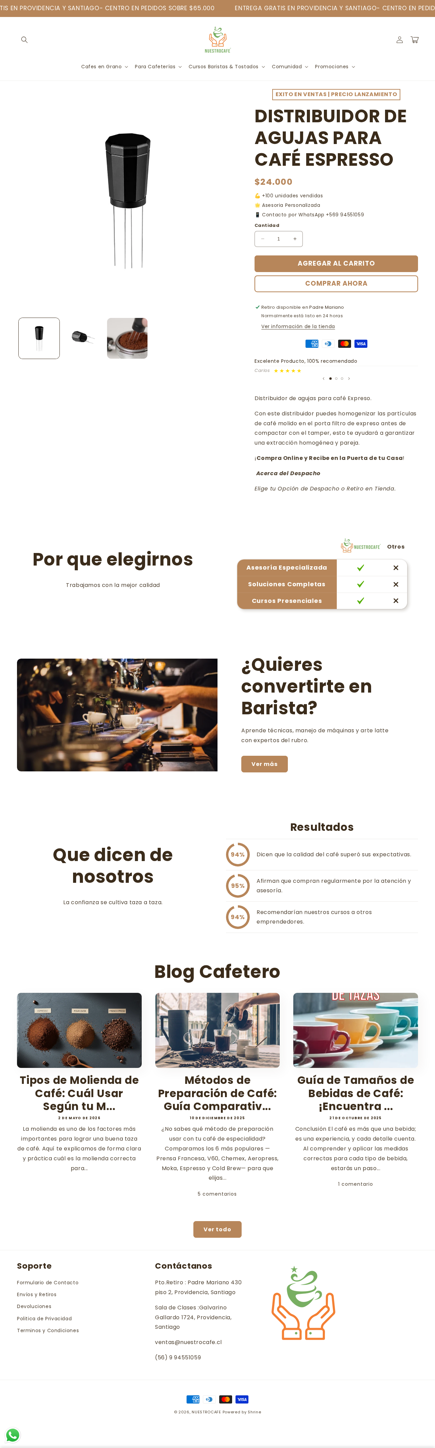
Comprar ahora (336, 283)
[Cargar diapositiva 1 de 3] (330, 378)
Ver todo (217, 1229)
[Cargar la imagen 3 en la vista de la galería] (127, 338)
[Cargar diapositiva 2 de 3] (336, 378)
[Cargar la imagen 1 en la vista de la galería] (39, 338)
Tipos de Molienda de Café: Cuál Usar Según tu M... (79, 1093)
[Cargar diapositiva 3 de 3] (342, 378)
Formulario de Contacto (48, 1282)
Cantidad (267, 225)
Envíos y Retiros (37, 1294)
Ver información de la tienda (298, 326)
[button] (24, 39)
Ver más (264, 764)
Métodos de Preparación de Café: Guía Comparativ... (217, 1093)
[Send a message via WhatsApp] (12, 1435)
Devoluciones (34, 1306)
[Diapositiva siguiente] (349, 378)
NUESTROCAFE (206, 1412)
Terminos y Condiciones (48, 1330)
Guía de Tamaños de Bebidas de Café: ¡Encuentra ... (355, 1093)
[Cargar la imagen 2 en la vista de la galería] (83, 338)
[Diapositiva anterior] (323, 378)
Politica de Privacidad (44, 1318)
